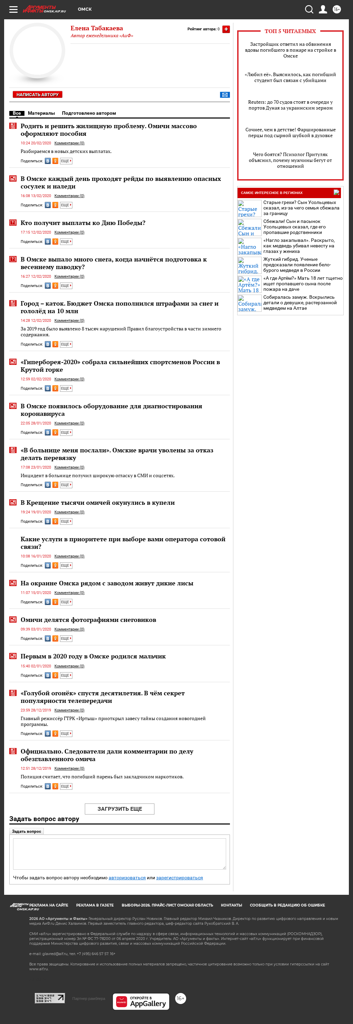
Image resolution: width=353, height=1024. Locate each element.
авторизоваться (127, 878)
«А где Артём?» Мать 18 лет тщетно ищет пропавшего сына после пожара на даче (303, 283)
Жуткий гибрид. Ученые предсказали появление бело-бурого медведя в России (297, 264)
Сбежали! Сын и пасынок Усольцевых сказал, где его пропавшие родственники (294, 226)
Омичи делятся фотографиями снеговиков (88, 619)
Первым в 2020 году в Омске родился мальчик (93, 656)
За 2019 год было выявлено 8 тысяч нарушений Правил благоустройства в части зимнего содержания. (121, 332)
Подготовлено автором (89, 113)
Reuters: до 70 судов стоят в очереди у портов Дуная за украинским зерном (290, 105)
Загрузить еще (120, 809)
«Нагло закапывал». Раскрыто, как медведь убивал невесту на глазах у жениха (299, 245)
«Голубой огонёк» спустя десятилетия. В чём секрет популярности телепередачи (103, 697)
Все (17, 113)
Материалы (41, 113)
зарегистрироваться (179, 878)
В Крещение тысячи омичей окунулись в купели (98, 502)
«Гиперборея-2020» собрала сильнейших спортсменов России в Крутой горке (120, 365)
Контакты (231, 905)
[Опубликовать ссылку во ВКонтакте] (48, 161)
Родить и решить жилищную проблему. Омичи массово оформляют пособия (109, 129)
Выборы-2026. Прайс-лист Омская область (167, 905)
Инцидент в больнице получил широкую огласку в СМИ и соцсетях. (98, 475)
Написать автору (38, 94)
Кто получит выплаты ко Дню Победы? (83, 222)
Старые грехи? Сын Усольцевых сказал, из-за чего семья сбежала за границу (301, 207)
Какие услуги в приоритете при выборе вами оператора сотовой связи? (123, 543)
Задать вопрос (26, 831)
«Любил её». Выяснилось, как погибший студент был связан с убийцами (290, 77)
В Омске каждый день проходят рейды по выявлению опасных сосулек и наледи (121, 182)
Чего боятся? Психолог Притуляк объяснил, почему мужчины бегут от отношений (290, 160)
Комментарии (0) (69, 143)
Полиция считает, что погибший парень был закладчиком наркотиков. (102, 776)
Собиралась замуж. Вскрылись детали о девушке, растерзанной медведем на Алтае (300, 302)
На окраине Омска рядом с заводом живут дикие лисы (107, 583)
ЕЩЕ (65, 161)
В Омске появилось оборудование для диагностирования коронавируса (111, 410)
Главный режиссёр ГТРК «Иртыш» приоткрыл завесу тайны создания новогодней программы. (113, 721)
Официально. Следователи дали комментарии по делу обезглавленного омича (107, 755)
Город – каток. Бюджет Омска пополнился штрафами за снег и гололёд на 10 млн (120, 307)
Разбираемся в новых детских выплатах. (66, 151)
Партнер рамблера (88, 998)
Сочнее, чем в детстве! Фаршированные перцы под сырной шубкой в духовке (290, 132)
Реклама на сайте (48, 905)
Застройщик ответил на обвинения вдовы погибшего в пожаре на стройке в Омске (290, 50)
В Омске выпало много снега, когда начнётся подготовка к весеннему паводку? (114, 263)
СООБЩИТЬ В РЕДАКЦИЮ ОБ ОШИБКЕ (287, 905)
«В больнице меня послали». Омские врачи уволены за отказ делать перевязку (117, 454)
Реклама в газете (95, 905)
